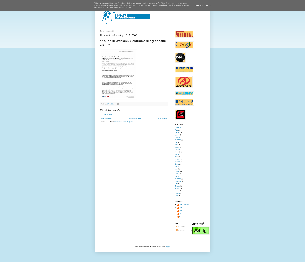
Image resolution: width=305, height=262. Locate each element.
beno (181, 217)
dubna (177, 135)
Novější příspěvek (106, 118)
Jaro (180, 207)
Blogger (167, 247)
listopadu (178, 181)
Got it (208, 5)
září (176, 144)
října (176, 130)
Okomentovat (107, 114)
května (177, 159)
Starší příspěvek (162, 118)
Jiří (180, 214)
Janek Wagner (184, 204)
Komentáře (181, 230)
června (177, 132)
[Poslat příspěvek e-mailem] (118, 104)
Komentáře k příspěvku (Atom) (124, 122)
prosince (178, 127)
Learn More (199, 5)
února (177, 152)
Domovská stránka (135, 118)
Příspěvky (181, 226)
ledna (177, 154)
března (177, 137)
